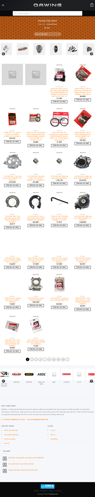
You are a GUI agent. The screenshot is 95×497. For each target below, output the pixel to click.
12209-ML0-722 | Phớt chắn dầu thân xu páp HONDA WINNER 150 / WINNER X (12, 343)
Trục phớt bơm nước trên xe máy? (21, 464)
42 (54, 359)
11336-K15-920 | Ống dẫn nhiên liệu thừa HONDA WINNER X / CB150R (59, 218)
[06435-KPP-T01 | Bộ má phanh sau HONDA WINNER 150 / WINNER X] (12, 118)
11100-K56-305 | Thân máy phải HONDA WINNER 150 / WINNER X (12, 178)
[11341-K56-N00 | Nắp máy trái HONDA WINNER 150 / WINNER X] (82, 202)
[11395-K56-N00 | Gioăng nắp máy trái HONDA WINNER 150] (82, 244)
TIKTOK (51, 491)
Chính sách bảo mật (11, 430)
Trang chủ (41, 24)
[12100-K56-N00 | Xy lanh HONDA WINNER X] (35, 284)
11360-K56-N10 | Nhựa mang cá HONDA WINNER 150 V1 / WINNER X (12, 260)
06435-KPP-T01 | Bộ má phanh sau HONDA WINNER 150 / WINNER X (12, 134)
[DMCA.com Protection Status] (48, 486)
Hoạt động (54, 439)
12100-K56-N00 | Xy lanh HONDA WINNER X (35, 299)
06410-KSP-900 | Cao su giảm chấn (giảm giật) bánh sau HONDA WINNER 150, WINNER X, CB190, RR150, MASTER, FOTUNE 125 (59, 92)
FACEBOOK (44, 491)
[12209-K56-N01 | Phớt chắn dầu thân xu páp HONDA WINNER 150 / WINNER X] (82, 284)
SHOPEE (36, 491)
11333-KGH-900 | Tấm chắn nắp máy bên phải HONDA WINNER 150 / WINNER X (12, 219)
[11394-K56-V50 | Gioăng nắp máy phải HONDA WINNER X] (59, 244)
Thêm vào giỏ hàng (59, 101)
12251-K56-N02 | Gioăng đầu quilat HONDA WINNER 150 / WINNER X (36, 342)
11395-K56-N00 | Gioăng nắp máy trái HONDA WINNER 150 (82, 260)
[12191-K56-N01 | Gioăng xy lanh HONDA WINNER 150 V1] (59, 284)
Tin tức (52, 430)
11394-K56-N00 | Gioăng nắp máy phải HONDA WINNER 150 (35, 260)
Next (91, 53)
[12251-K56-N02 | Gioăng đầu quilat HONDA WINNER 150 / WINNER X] (35, 326)
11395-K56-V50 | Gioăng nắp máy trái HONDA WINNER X (12, 300)
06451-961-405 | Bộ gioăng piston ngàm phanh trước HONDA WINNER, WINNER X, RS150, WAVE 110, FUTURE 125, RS (36, 136)
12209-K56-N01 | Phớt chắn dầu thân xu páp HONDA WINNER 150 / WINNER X (82, 301)
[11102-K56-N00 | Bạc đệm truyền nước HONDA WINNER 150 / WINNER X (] (35, 162)
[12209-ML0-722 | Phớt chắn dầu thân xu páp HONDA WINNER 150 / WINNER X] (12, 326)
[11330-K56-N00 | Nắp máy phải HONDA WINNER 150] (82, 162)
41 (49, 359)
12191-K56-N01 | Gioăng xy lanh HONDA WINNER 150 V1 (59, 300)
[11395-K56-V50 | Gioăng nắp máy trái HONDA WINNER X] (12, 284)
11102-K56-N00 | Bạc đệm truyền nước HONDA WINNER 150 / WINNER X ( (36, 178)
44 (63, 359)
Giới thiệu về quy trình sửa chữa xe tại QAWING (26, 458)
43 (58, 359)
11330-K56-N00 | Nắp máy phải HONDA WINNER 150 (83, 177)
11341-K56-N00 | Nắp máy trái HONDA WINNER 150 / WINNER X (83, 218)
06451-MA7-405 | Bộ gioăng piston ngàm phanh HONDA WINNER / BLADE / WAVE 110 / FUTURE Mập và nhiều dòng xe (59, 136)
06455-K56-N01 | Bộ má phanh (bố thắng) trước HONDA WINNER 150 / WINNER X (83, 135)
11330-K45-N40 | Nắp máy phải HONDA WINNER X (59, 177)
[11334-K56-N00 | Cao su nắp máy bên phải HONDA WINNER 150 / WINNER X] (35, 202)
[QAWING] (47, 5)
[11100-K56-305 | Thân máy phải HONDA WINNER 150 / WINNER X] (12, 162)
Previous (3, 53)
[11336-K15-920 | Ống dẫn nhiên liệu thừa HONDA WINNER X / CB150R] (59, 202)
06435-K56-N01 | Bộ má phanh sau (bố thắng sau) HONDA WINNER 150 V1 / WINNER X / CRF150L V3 (83, 91)
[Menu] (3, 5)
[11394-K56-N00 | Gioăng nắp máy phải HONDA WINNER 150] (35, 244)
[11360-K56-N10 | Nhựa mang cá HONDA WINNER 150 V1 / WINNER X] (12, 244)
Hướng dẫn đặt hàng (11, 435)
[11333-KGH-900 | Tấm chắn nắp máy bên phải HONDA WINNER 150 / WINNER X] (12, 202)
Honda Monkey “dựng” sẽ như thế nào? (23, 470)
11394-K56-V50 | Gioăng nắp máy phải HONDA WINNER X (59, 260)
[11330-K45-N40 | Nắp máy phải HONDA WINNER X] (59, 162)
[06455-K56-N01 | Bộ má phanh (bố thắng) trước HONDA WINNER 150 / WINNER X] (82, 118)
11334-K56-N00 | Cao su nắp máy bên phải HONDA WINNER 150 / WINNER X (36, 218)
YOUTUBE (58, 491)
